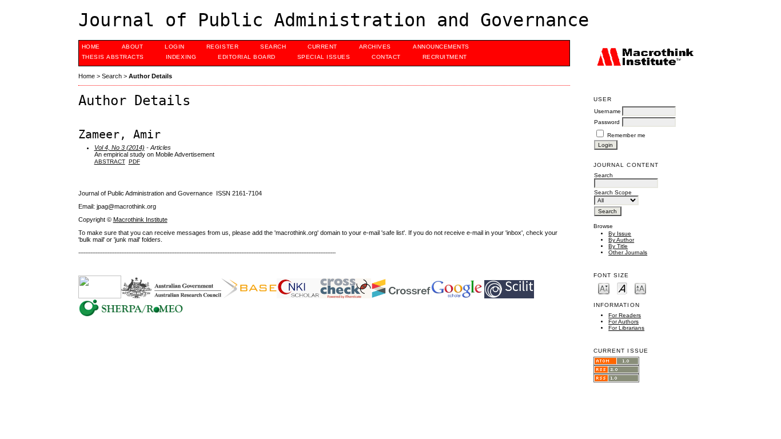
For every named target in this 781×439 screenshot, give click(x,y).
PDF (134, 161)
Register (222, 46)
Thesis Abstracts (113, 57)
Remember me (626, 135)
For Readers (624, 315)
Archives (375, 46)
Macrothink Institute (140, 219)
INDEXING (181, 57)
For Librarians (626, 328)
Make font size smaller (603, 287)
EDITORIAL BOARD (247, 57)
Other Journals (627, 252)
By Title (618, 246)
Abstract (109, 161)
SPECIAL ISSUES (323, 57)
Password (607, 122)
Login (175, 46)
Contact (386, 57)
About (133, 46)
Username (607, 111)
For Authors (623, 321)
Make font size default (622, 287)
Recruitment (445, 57)
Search (273, 46)
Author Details (150, 76)
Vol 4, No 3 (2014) (119, 147)
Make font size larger (640, 287)
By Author (621, 240)
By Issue (619, 233)
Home (91, 46)
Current (322, 46)
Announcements (441, 46)
